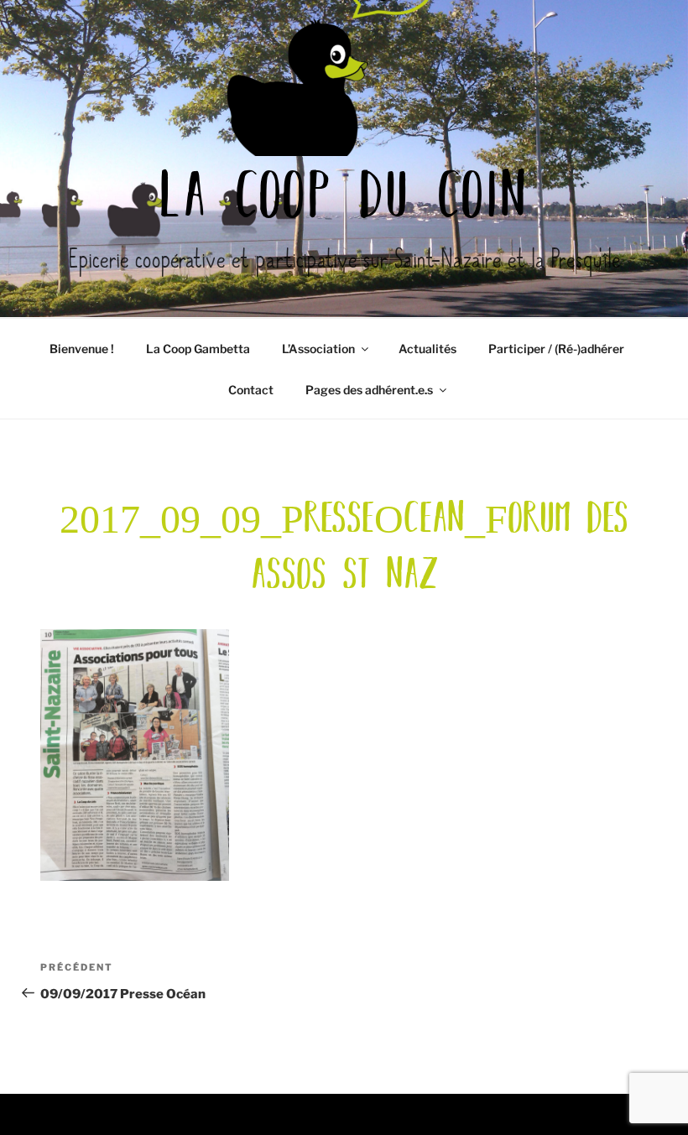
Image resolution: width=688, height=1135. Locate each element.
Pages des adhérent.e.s (369, 390)
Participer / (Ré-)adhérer (556, 348)
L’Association (318, 348)
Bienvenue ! (82, 348)
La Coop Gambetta (198, 348)
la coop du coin (344, 200)
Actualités (427, 348)
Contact (251, 390)
